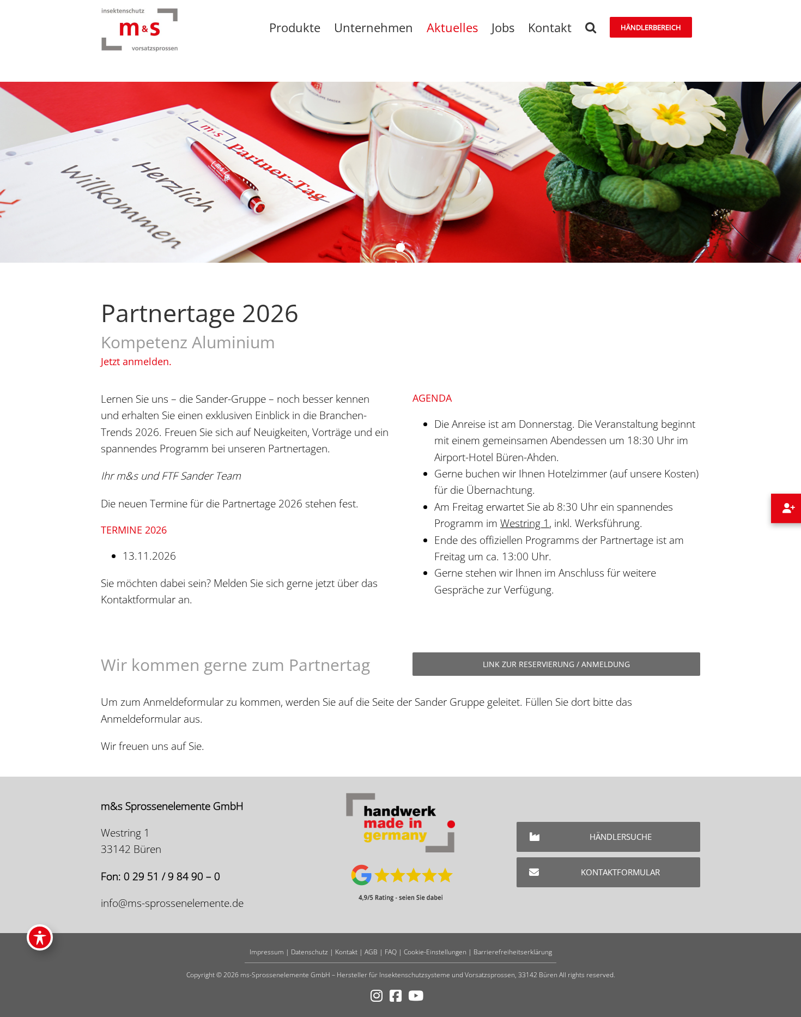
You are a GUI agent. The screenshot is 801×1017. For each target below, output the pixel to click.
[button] (591, 27)
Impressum (267, 952)
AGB (371, 952)
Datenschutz (309, 952)
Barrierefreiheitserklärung (513, 952)
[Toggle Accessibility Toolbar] (40, 937)
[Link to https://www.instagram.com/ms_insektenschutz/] (377, 996)
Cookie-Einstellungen (435, 952)
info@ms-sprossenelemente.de (172, 903)
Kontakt (346, 952)
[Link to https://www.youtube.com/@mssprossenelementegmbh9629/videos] (415, 996)
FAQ (391, 952)
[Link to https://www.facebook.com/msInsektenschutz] (396, 996)
